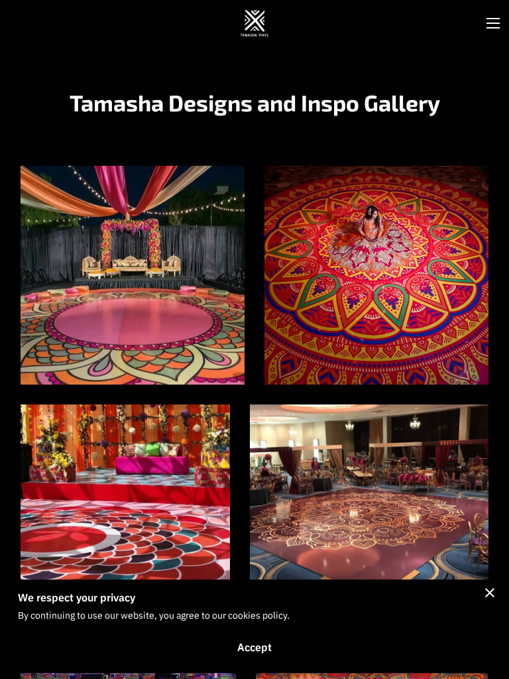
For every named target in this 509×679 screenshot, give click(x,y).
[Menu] (493, 23)
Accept (254, 647)
